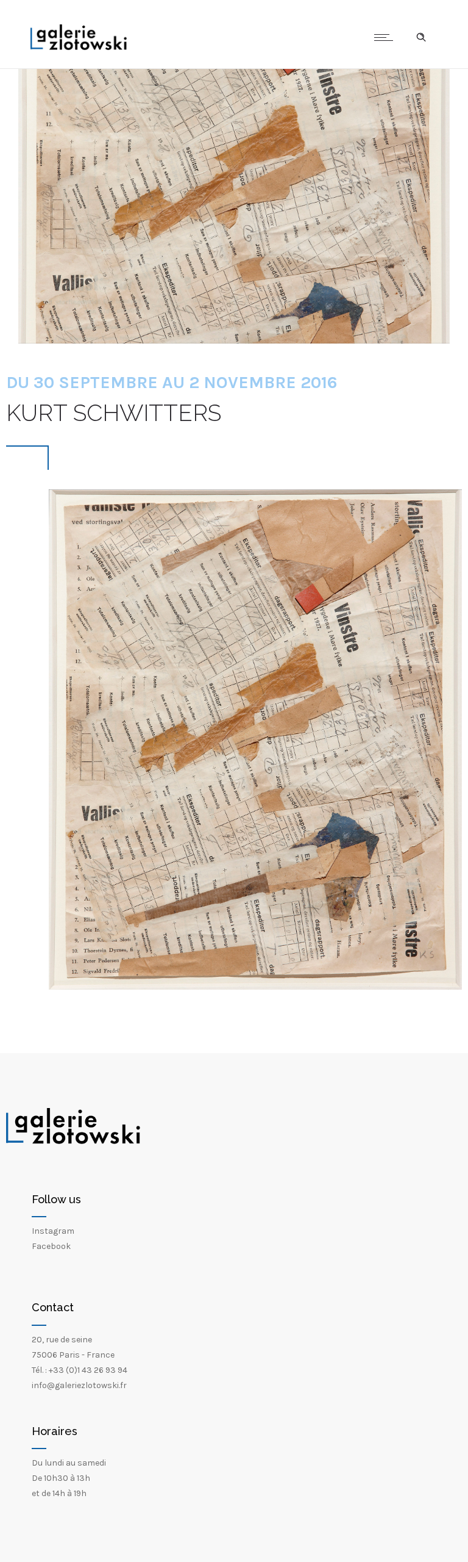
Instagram (53, 1231)
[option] (255, 739)
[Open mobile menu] (386, 37)
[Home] (78, 47)
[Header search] (421, 37)
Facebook (51, 1246)
